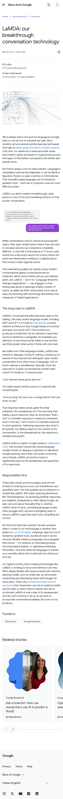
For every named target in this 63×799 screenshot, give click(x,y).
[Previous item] (5, 729)
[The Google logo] (7, 756)
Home (5, 16)
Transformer (39, 322)
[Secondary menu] (57, 4)
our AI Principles (22, 532)
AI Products (10, 621)
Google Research (32, 621)
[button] (58, 51)
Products (35, 16)
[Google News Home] (20, 4)
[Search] (48, 4)
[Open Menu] (3, 4)
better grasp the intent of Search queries (37, 147)
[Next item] (13, 729)
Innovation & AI (20, 16)
